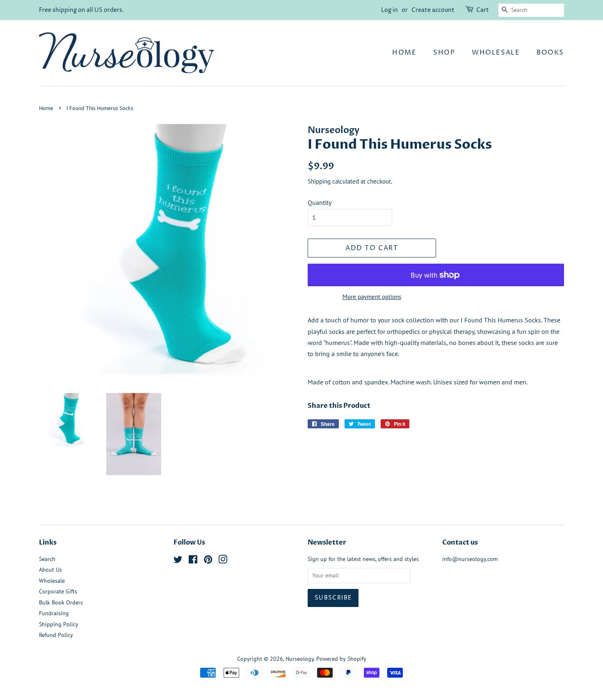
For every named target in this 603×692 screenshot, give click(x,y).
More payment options (372, 297)
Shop (444, 52)
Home (404, 52)
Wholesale (496, 52)
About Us (50, 569)
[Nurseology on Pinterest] (207, 561)
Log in (389, 10)
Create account (433, 10)
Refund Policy (56, 635)
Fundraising (54, 613)
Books (550, 52)
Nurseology (300, 658)
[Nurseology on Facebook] (193, 561)
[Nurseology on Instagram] (222, 561)
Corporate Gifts (58, 591)
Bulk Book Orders (61, 602)
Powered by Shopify (341, 658)
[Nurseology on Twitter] (178, 561)
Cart (482, 10)
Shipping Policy (58, 624)
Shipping (319, 181)
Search (47, 559)
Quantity (319, 202)
